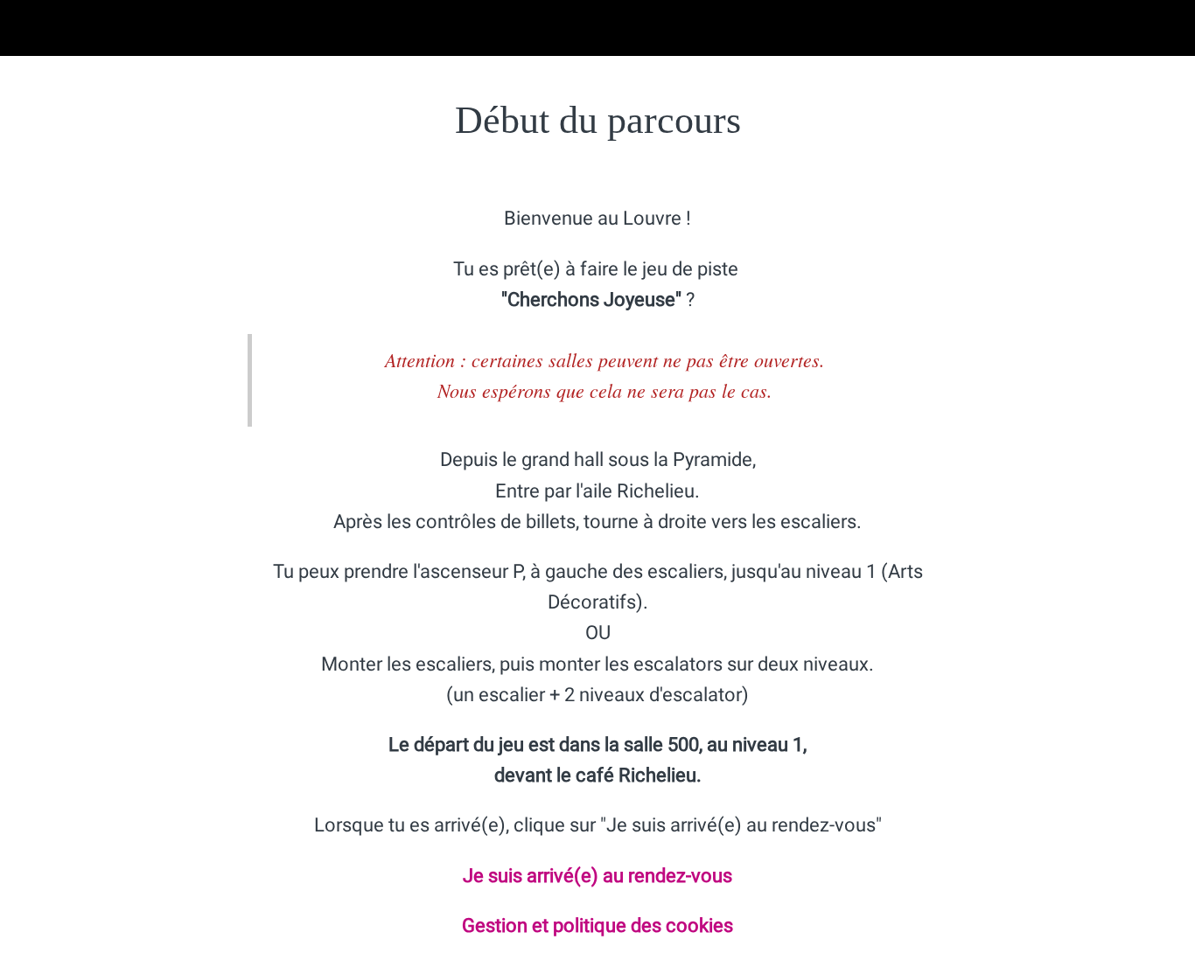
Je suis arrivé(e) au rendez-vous (597, 876)
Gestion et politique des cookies (597, 925)
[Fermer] (27, 27)
